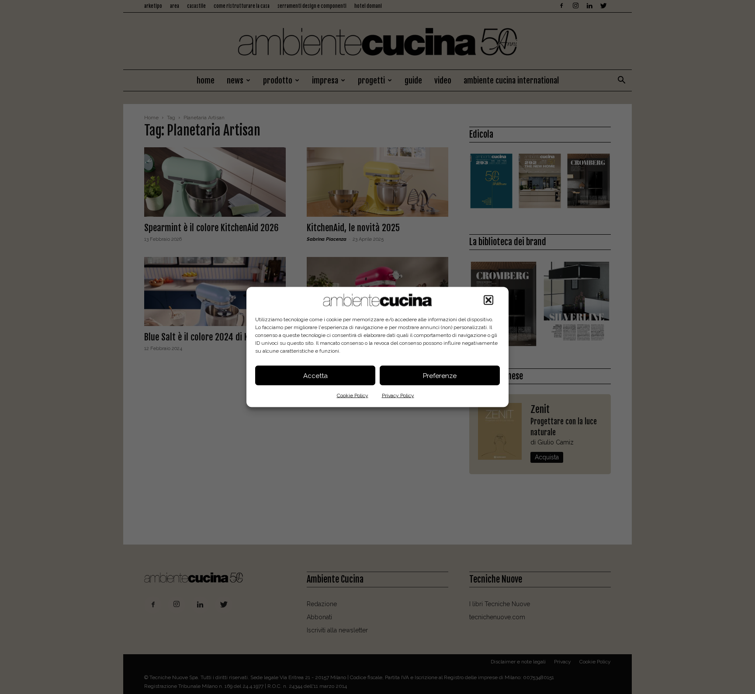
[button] (488, 300)
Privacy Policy (398, 395)
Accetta (315, 375)
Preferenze (440, 375)
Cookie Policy (352, 395)
